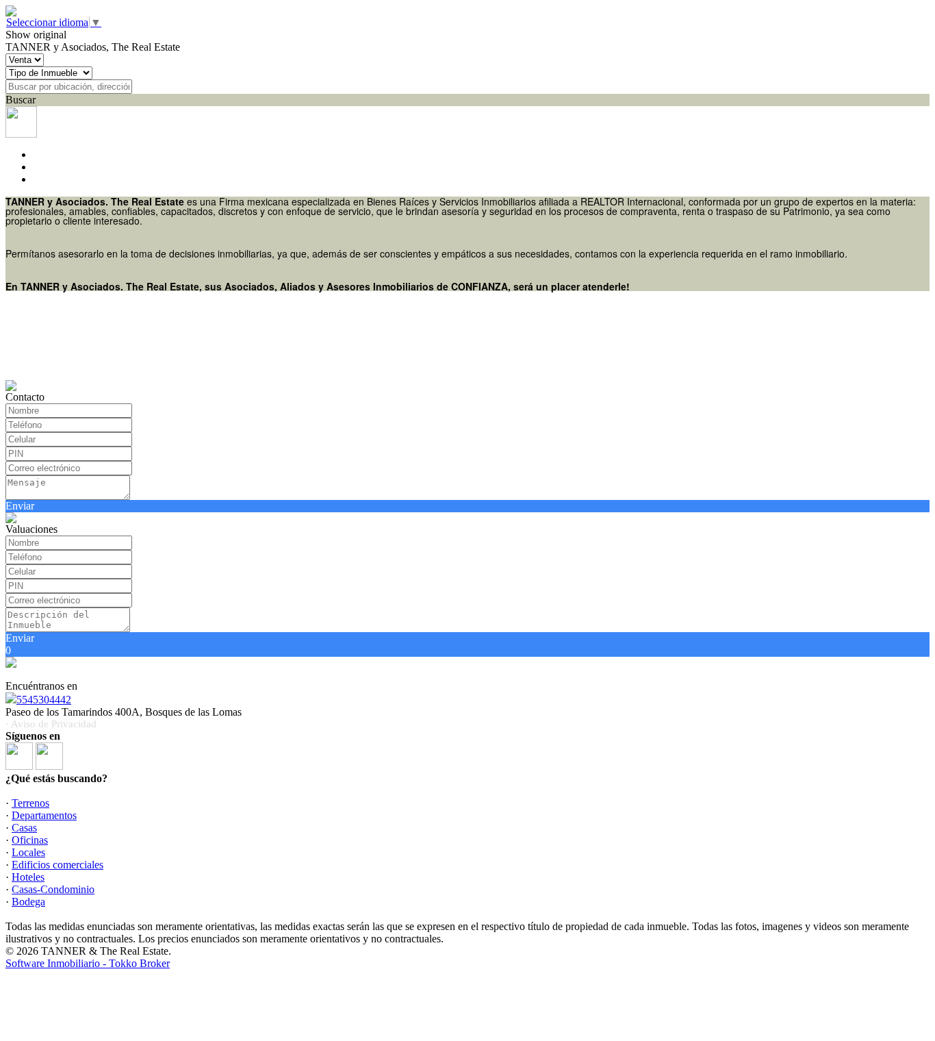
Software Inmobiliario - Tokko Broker (87, 963)
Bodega (28, 901)
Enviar (19, 506)
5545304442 (43, 699)
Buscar (20, 99)
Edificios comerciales (57, 864)
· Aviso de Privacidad (51, 723)
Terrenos (30, 803)
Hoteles (28, 877)
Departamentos (44, 815)
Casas (24, 827)
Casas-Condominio (53, 889)
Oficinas (30, 840)
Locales (28, 852)
